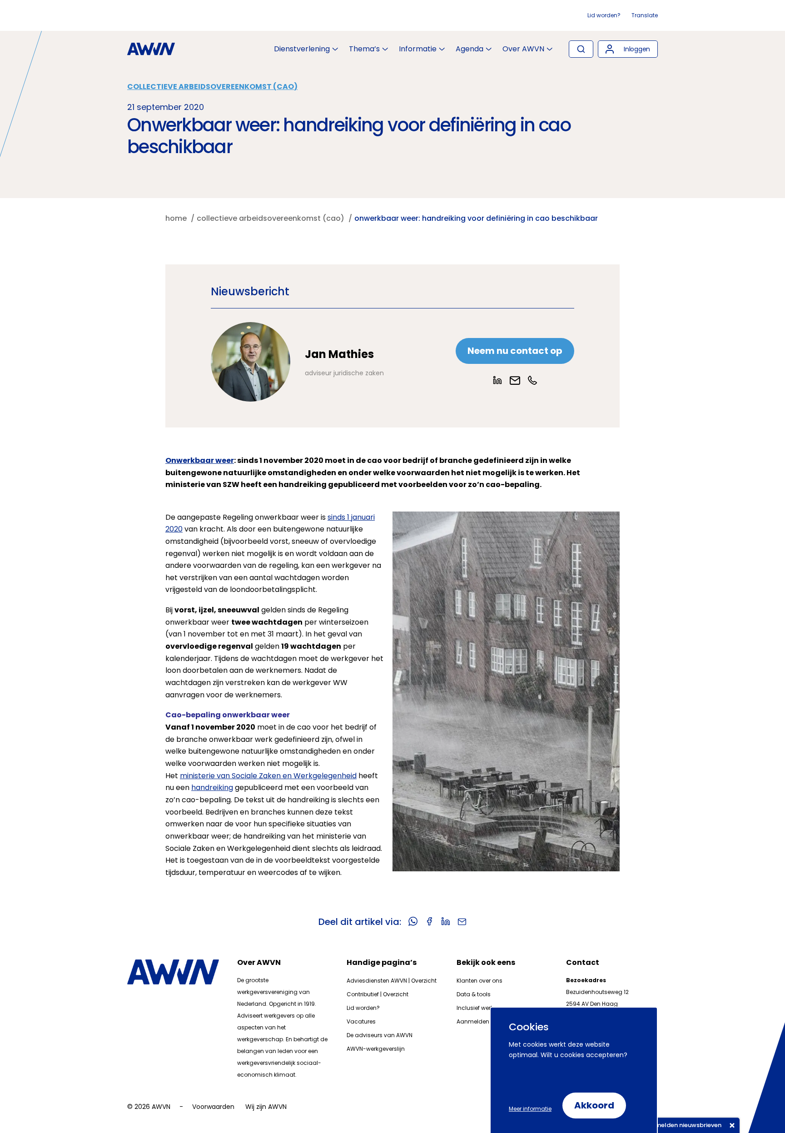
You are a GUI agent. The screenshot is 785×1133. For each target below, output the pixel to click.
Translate (644, 15)
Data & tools (474, 994)
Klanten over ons (479, 980)
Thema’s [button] (364, 49)
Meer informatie (530, 1109)
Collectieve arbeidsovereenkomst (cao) (212, 86)
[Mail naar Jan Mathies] (515, 380)
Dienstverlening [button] (302, 49)
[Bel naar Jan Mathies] (532, 380)
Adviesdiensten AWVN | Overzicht (392, 980)
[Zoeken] (581, 49)
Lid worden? (604, 15)
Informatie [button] (418, 49)
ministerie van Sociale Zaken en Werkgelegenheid (268, 775)
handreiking (212, 787)
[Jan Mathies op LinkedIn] (497, 380)
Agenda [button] (469, 49)
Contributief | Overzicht (377, 994)
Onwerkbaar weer (199, 460)
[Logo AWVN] (151, 49)
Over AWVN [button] (523, 49)
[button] (628, 49)
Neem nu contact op (514, 350)
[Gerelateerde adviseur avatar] (250, 362)
